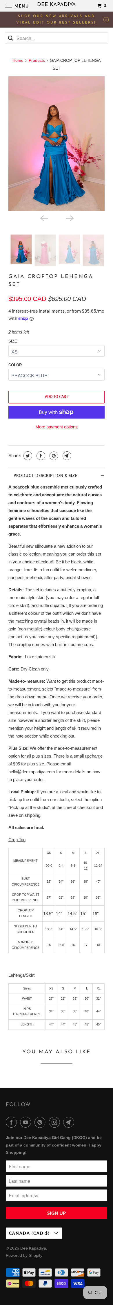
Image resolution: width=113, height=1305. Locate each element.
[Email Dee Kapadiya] (69, 1122)
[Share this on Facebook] (40, 455)
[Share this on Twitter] (27, 455)
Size (12, 341)
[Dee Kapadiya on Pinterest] (41, 1122)
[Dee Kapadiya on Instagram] (55, 1122)
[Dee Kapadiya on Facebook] (12, 1122)
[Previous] (43, 217)
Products (37, 60)
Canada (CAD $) (30, 1233)
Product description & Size (45, 475)
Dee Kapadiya (33, 1248)
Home (17, 60)
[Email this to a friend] (66, 455)
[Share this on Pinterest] (53, 455)
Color (15, 365)
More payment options (56, 426)
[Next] (69, 217)
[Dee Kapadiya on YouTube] (26, 1122)
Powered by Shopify (24, 1255)
